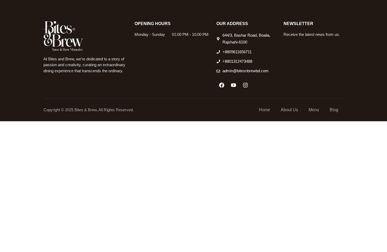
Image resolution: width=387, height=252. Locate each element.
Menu (314, 110)
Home (264, 110)
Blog (334, 110)
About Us (289, 110)
